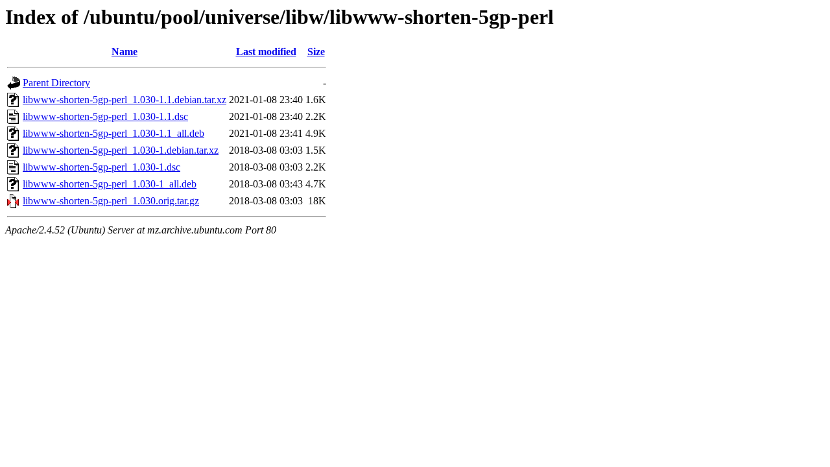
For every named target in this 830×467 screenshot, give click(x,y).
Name (124, 51)
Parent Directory (56, 82)
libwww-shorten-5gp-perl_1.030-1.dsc (101, 167)
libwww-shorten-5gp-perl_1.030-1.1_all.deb (113, 133)
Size (316, 51)
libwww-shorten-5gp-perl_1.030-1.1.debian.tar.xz (124, 99)
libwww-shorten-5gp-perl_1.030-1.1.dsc (105, 116)
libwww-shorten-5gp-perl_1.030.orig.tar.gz (111, 200)
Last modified (266, 51)
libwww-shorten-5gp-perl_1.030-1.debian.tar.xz (121, 150)
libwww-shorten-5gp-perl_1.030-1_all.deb (109, 183)
